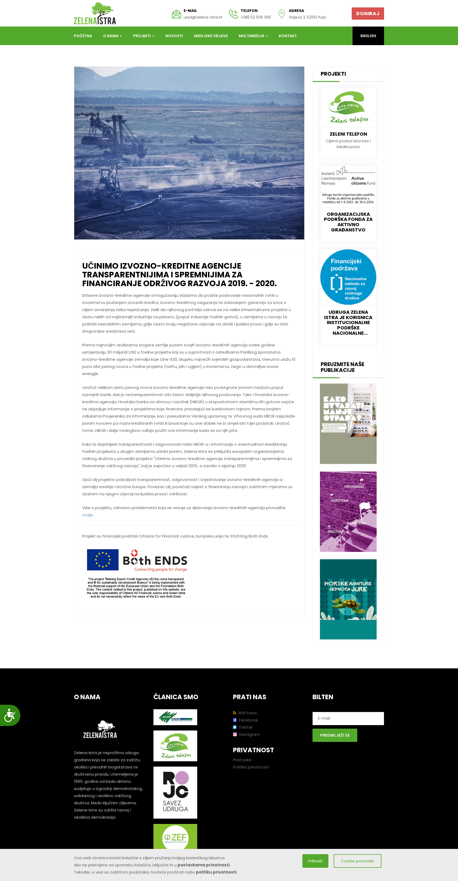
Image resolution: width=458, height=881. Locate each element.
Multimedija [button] (252, 35)
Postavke (242, 760)
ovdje (87, 515)
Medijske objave (211, 35)
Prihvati (315, 861)
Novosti (174, 35)
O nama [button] (111, 35)
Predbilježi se (335, 735)
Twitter (245, 727)
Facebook (248, 720)
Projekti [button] (142, 35)
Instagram (249, 734)
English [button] (368, 35)
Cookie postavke (357, 861)
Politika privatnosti (251, 767)
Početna (83, 35)
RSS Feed (247, 713)
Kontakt (288, 35)
